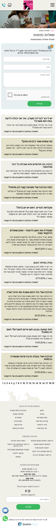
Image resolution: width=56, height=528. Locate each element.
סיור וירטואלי (42, 425)
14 (37, 383)
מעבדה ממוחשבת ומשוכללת (18, 450)
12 (30, 383)
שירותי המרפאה (42, 421)
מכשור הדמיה (18, 453)
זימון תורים (18, 421)
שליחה (39, 103)
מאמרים (18, 417)
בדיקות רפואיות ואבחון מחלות (42, 441)
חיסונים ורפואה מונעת (42, 444)
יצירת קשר (18, 425)
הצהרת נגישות (18, 428)
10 (24, 383)
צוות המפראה (42, 417)
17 (47, 383)
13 (33, 383)
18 (50, 383)
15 (40, 383)
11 (27, 383)
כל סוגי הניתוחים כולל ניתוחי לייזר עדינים (18, 445)
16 (43, 383)
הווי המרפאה (42, 428)
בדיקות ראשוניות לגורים (42, 455)
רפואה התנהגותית (42, 448)
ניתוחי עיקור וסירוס (18, 441)
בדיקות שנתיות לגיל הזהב (42, 451)
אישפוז (18, 457)
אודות (42, 414)
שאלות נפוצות (18, 414)
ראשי (52, 31)
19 (53, 383)
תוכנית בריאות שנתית (18, 410)
